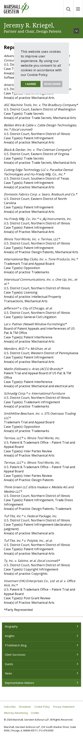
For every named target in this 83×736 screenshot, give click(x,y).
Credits (35, 713)
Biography (11, 626)
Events (9, 664)
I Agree (30, 84)
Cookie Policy (42, 706)
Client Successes (15, 654)
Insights (9, 636)
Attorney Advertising (16, 713)
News (8, 673)
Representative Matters (19, 683)
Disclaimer (25, 706)
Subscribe (10, 706)
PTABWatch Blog (15, 645)
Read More (52, 84)
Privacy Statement (63, 706)
